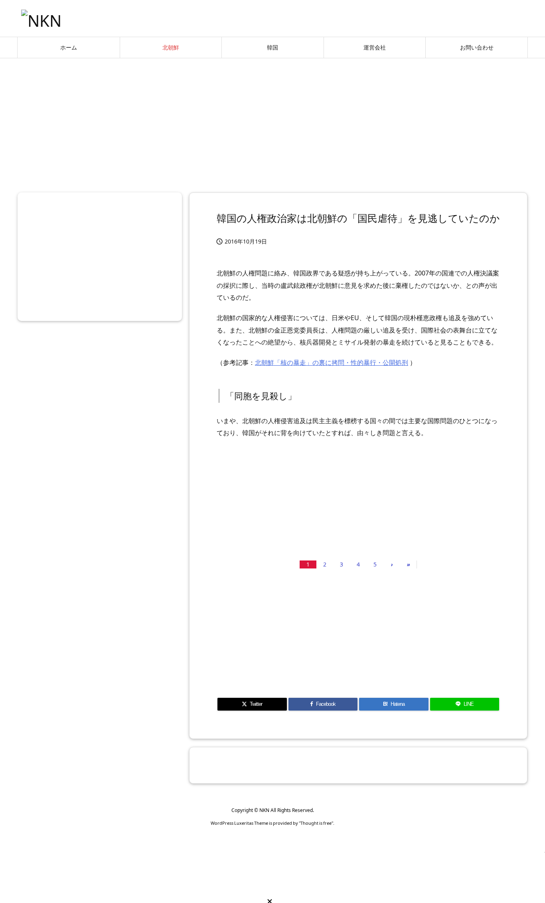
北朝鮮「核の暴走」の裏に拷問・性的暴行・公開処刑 (331, 362)
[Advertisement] (272, 122)
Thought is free (316, 823)
